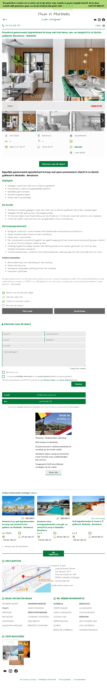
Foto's (10, 106)
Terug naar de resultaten (16, 546)
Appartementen (10, 603)
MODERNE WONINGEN (38, 616)
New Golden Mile (88, 621)
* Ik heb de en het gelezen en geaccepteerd (39, 376)
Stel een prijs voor (14, 297)
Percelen (7, 612)
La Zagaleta (85, 608)
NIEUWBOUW (34, 621)
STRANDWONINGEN (37, 603)
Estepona (84, 617)
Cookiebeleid (79, 679)
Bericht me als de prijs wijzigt (19, 292)
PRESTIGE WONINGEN (38, 625)
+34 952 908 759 (12, 25)
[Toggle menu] (96, 25)
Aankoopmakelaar (12, 625)
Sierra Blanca (61, 621)
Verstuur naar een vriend (18, 301)
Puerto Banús (60, 608)
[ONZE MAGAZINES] (28, 652)
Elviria (57, 625)
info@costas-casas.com (62, 585)
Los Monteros (86, 625)
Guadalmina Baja (88, 629)
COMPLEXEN (8, 621)
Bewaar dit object (15, 305)
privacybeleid (44, 376)
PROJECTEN (7, 616)
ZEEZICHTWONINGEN (37, 612)
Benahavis (84, 603)
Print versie (27, 311)
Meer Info (53, 472)
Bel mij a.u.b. (12, 372)
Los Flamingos (86, 612)
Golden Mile (60, 616)
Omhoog (54, 554)
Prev (4, 69)
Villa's (5, 608)
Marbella (58, 603)
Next (102, 69)
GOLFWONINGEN (36, 608)
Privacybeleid (65, 679)
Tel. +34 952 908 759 (60, 581)
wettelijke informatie (23, 376)
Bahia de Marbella (63, 629)
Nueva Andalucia (63, 612)
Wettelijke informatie (47, 679)
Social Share (79, 311)
